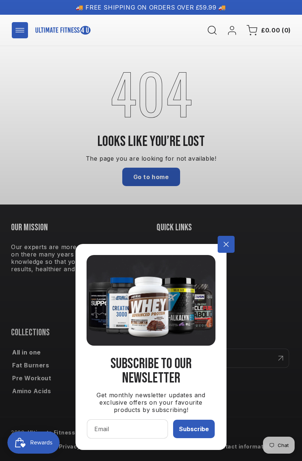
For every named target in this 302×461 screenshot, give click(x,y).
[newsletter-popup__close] (226, 244)
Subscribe (194, 429)
